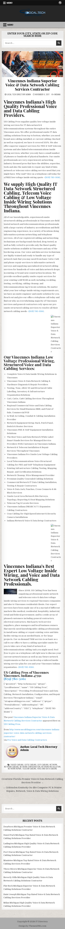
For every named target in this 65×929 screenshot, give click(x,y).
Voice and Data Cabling (47, 768)
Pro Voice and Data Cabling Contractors (27, 740)
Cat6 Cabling (43, 764)
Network (53, 764)
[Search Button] (60, 2)
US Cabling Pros (12, 724)
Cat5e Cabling (30, 764)
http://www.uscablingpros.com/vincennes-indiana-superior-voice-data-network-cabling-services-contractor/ (32, 733)
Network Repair (14, 768)
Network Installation (50, 766)
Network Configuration (30, 766)
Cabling (20, 764)
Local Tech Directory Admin (19, 94)
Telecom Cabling (29, 768)
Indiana (57, 94)
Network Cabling (11, 766)
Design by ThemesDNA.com (32, 926)
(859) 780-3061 (52, 177)
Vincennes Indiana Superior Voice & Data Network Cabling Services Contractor (32, 85)
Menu (9, 3)
